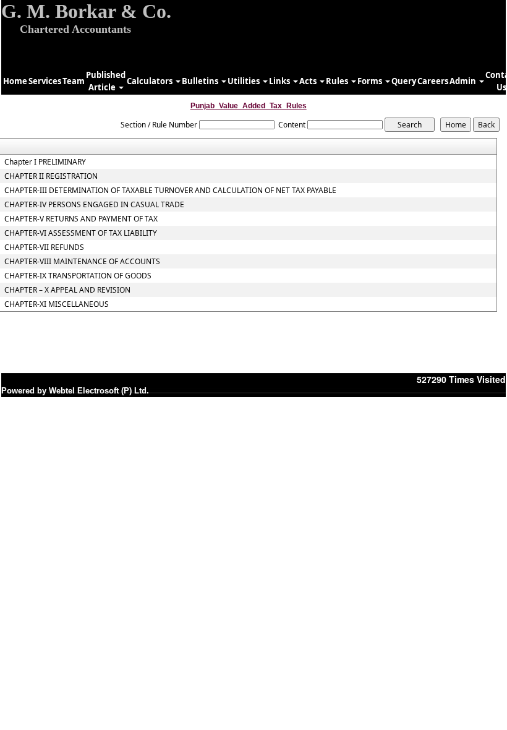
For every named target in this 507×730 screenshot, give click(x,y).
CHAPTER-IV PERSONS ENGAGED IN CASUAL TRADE (94, 205)
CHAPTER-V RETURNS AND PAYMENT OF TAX (81, 219)
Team (73, 81)
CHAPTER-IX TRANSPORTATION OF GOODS (77, 276)
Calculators (150, 81)
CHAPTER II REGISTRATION (51, 176)
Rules (338, 81)
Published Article (106, 81)
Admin (463, 81)
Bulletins (201, 81)
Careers (432, 81)
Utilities (245, 81)
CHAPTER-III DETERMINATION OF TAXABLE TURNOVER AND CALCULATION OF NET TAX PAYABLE (170, 190)
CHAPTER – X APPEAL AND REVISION (67, 290)
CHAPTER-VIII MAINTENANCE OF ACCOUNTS (82, 262)
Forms (370, 81)
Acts (308, 81)
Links (280, 81)
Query (403, 81)
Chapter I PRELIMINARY (45, 162)
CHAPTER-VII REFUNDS (44, 247)
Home (15, 81)
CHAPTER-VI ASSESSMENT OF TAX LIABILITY (80, 233)
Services (44, 81)
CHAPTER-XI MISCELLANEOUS (56, 304)
